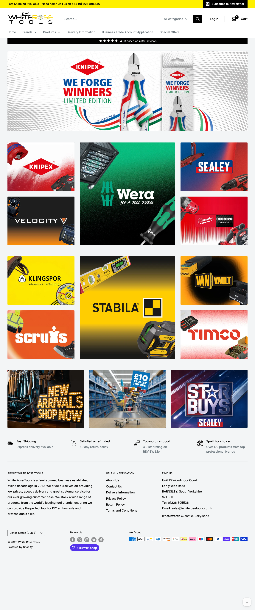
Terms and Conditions (121, 510)
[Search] (197, 19)
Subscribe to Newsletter (228, 4)
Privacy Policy (116, 498)
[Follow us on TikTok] (101, 539)
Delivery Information (81, 32)
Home (11, 32)
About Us (112, 480)
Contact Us (114, 486)
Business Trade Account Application (127, 32)
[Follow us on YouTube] (94, 539)
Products (49, 32)
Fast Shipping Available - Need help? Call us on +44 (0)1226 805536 (53, 4)
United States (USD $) (23, 532)
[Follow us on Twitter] (79, 539)
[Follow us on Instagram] (86, 539)
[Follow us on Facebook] (72, 539)
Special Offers (170, 32)
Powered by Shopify (20, 546)
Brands (27, 32)
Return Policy (115, 504)
